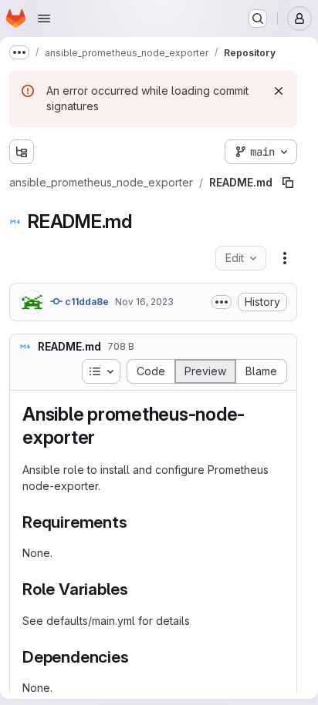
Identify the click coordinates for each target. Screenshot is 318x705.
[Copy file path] (288, 182)
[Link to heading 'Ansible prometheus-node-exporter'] (105, 437)
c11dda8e (86, 301)
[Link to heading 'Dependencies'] (137, 656)
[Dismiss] (278, 91)
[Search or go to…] (258, 18)
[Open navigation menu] (44, 18)
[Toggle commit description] (221, 302)
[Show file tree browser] (21, 151)
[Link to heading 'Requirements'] (135, 522)
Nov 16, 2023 (144, 301)
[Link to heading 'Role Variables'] (137, 589)
